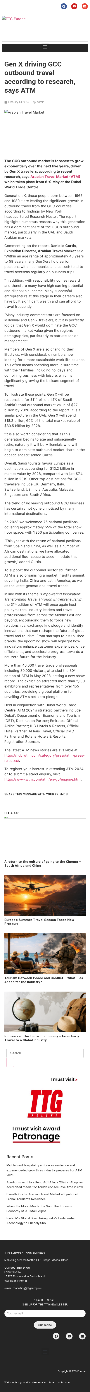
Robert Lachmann (59, 1382)
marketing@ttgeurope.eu (27, 1288)
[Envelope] (85, 6)
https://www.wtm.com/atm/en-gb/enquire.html (42, 779)
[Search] (10, 1062)
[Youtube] (74, 6)
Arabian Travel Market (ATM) (55, 176)
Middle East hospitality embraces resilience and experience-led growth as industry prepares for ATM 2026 (44, 1170)
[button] (45, 46)
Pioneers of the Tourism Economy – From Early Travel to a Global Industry (41, 1038)
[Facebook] (64, 6)
